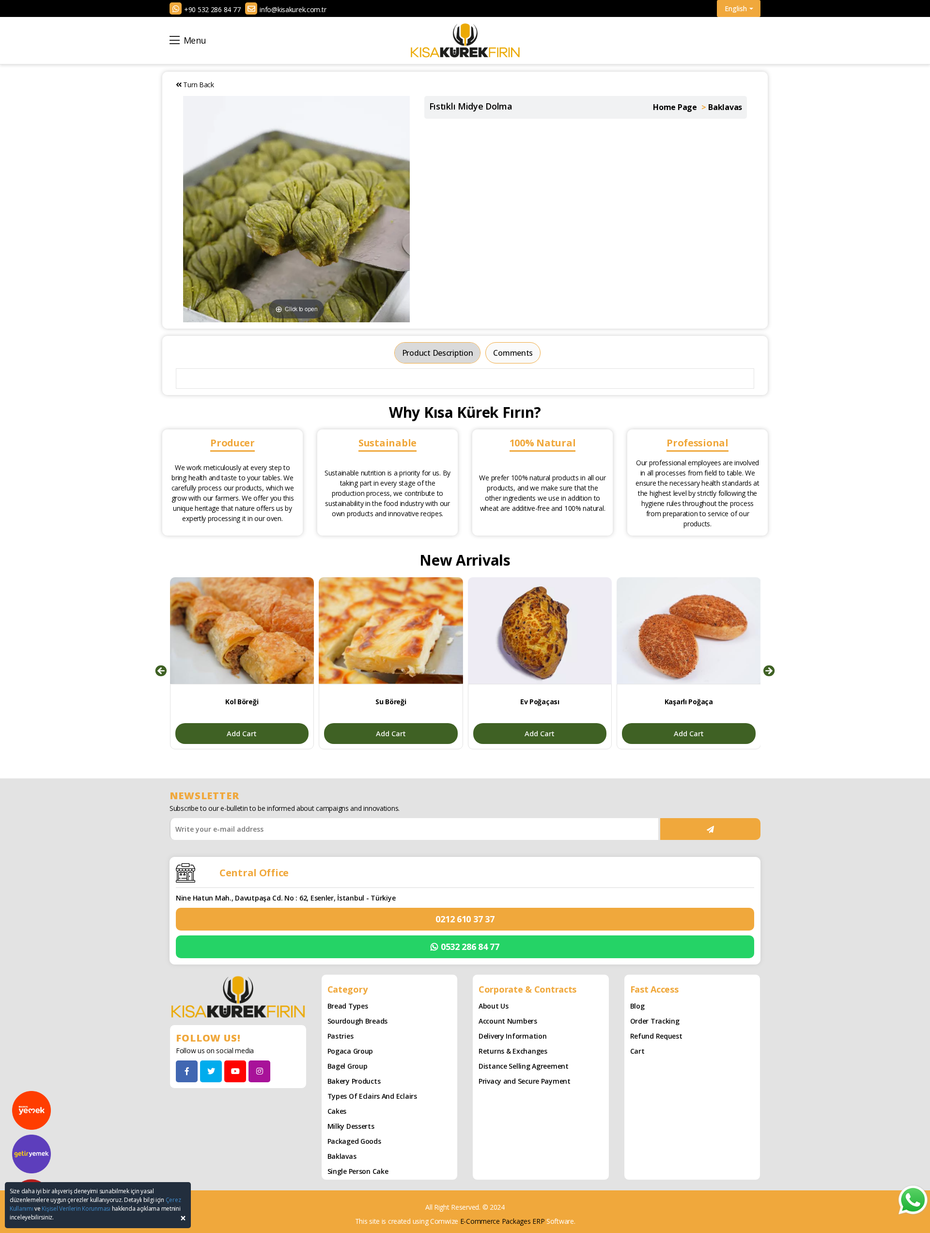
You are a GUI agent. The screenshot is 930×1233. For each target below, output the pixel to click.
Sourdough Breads (357, 1021)
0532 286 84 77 (470, 946)
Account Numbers (508, 1021)
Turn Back (198, 84)
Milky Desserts (350, 1126)
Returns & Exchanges (513, 1051)
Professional (697, 442)
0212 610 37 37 (464, 919)
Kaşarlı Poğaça (689, 701)
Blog (637, 1006)
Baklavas (341, 1156)
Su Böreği (390, 701)
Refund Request (656, 1036)
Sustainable (387, 442)
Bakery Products (354, 1081)
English (736, 8)
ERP (538, 1221)
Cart (637, 1051)
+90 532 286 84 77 (212, 9)
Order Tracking (655, 1021)
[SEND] (710, 829)
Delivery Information (512, 1036)
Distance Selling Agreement (524, 1066)
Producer (232, 442)
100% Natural (543, 442)
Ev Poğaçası (539, 701)
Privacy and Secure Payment (525, 1081)
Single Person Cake (357, 1171)
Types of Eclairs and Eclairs (372, 1096)
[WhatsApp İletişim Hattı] (913, 1199)
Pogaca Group (350, 1051)
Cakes (337, 1111)
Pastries (340, 1036)
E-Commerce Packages (495, 1221)
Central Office (254, 872)
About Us (494, 1006)
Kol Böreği (241, 701)
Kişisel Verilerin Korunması (76, 1208)
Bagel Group (347, 1066)
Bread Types (347, 1006)
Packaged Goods (354, 1141)
